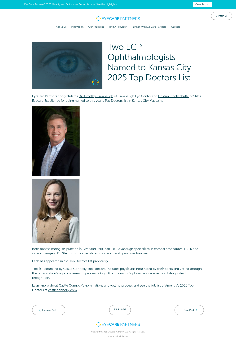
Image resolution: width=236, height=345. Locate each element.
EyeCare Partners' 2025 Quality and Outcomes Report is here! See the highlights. (70, 4)
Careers (175, 26)
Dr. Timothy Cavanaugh (96, 96)
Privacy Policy (114, 336)
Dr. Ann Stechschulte (173, 96)
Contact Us (221, 15)
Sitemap (124, 336)
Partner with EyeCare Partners (148, 26)
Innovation (77, 26)
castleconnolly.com (62, 290)
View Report (202, 4)
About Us (61, 26)
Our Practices (96, 26)
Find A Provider (118, 26)
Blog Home (120, 309)
